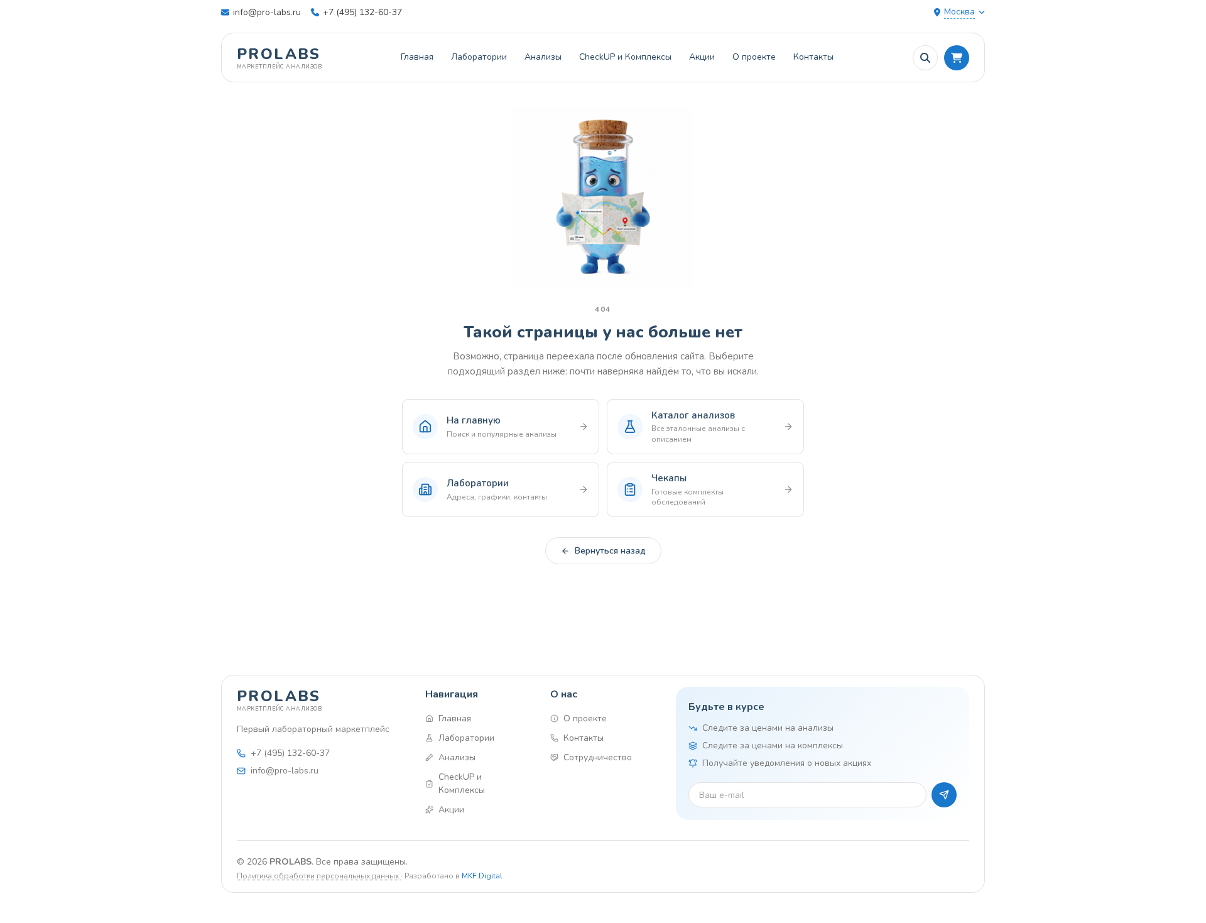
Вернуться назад (610, 551)
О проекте (754, 57)
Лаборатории (479, 57)
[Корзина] (956, 57)
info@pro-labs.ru (267, 12)
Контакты (813, 57)
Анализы (543, 57)
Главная (417, 57)
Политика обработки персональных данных (319, 876)
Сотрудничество (597, 757)
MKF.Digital (482, 876)
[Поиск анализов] (925, 57)
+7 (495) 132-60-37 (362, 12)
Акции (702, 57)
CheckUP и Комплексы (625, 57)
